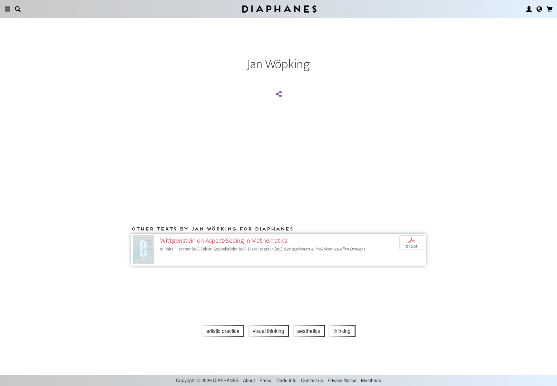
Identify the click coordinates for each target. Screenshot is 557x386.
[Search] (18, 9)
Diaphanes (279, 9)
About (249, 380)
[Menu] (7, 9)
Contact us (312, 380)
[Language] (539, 9)
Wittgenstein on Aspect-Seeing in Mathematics (223, 240)
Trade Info (286, 380)
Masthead (371, 380)
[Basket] (549, 9)
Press (265, 380)
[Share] (278, 94)
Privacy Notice (342, 380)
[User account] (529, 9)
